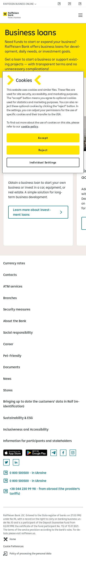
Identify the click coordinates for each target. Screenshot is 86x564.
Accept (43, 138)
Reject (42, 150)
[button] (80, 15)
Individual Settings (43, 162)
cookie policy (29, 126)
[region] (43, 122)
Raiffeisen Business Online (18, 3)
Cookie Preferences (13, 546)
